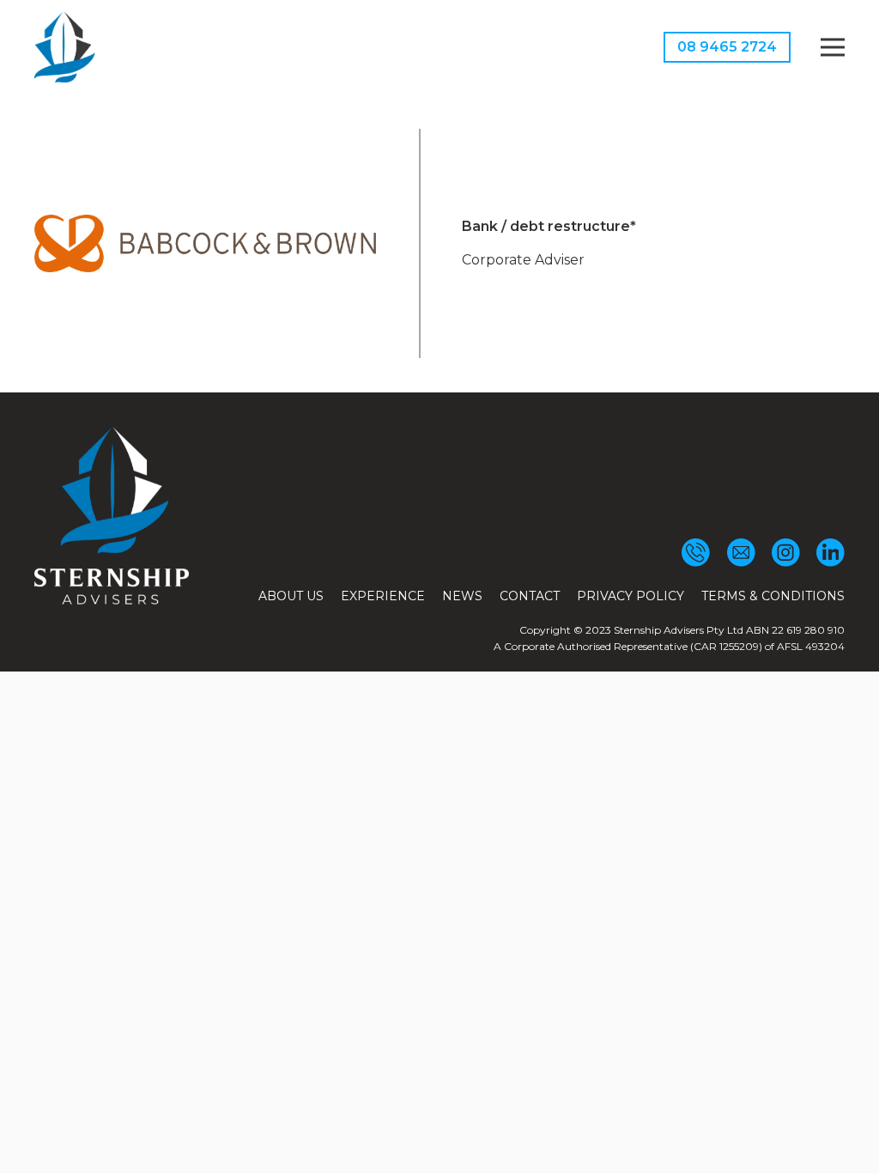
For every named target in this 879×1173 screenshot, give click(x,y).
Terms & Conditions (773, 596)
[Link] (64, 47)
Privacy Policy (630, 596)
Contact (530, 596)
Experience (383, 596)
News (462, 596)
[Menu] (832, 47)
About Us (291, 596)
